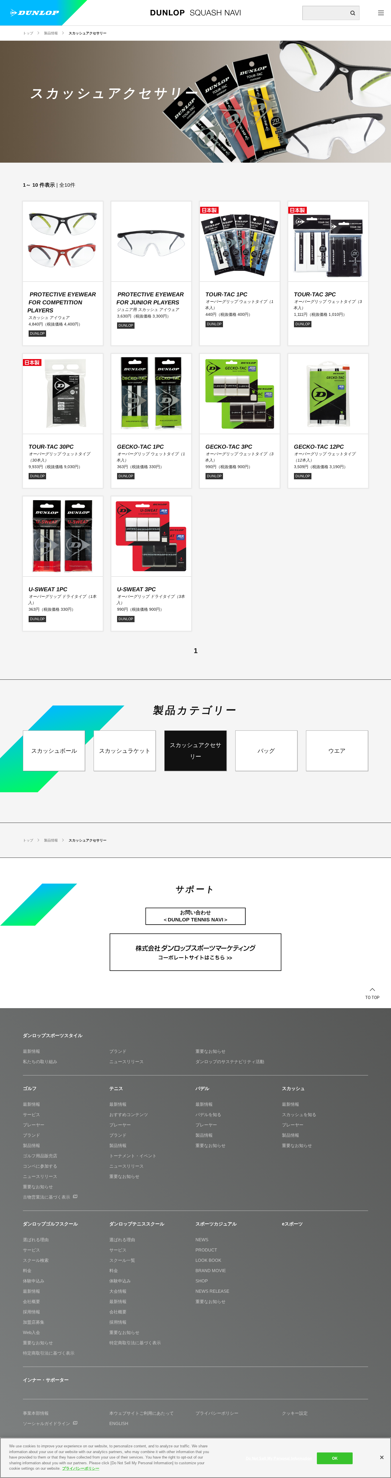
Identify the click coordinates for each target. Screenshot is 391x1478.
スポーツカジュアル (216, 1223)
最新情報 (31, 1051)
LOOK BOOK (208, 1260)
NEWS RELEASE (212, 1291)
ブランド (118, 1051)
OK (334, 1458)
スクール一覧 (122, 1260)
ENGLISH (118, 1423)
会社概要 (31, 1301)
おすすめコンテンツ (128, 1114)
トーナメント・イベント (133, 1155)
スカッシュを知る (299, 1114)
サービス (31, 1114)
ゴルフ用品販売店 (40, 1155)
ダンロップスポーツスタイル (52, 1035)
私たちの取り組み (40, 1061)
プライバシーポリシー (80, 1468)
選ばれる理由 (36, 1239)
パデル (202, 1088)
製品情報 (31, 1145)
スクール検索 (36, 1260)
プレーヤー (33, 1124)
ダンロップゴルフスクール (50, 1223)
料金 (27, 1270)
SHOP (202, 1280)
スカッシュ (293, 1088)
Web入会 (31, 1332)
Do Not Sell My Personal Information (279, 1458)
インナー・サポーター (46, 1380)
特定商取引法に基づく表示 (48, 1353)
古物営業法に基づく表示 (46, 1197)
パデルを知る (208, 1114)
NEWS (202, 1239)
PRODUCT (206, 1250)
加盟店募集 (33, 1322)
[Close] (382, 1457)
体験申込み (33, 1280)
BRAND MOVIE (211, 1270)
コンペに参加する (40, 1166)
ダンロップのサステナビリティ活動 (230, 1061)
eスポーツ (292, 1223)
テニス (116, 1088)
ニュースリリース (126, 1061)
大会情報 (118, 1291)
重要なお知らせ (211, 1051)
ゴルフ (30, 1088)
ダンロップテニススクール (136, 1223)
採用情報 (31, 1311)
